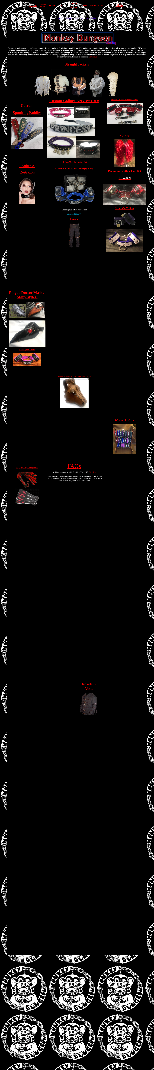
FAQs (119, 5)
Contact (85, 5)
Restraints (73, 7)
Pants (60, 5)
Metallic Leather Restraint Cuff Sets (124, 100)
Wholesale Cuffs (124, 420)
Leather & (73, 3)
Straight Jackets (43, 5)
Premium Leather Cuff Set (124, 171)
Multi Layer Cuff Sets (27, 350)
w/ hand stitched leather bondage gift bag (74, 168)
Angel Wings (125, 135)
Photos (100, 5)
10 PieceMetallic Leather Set (74, 162)
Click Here (93, 472)
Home (33, 5)
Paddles (35, 112)
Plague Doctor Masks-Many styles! (27, 294)
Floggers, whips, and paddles (27, 468)
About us (93, 5)
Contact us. (93, 57)
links (109, 5)
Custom (27, 105)
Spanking (21, 112)
